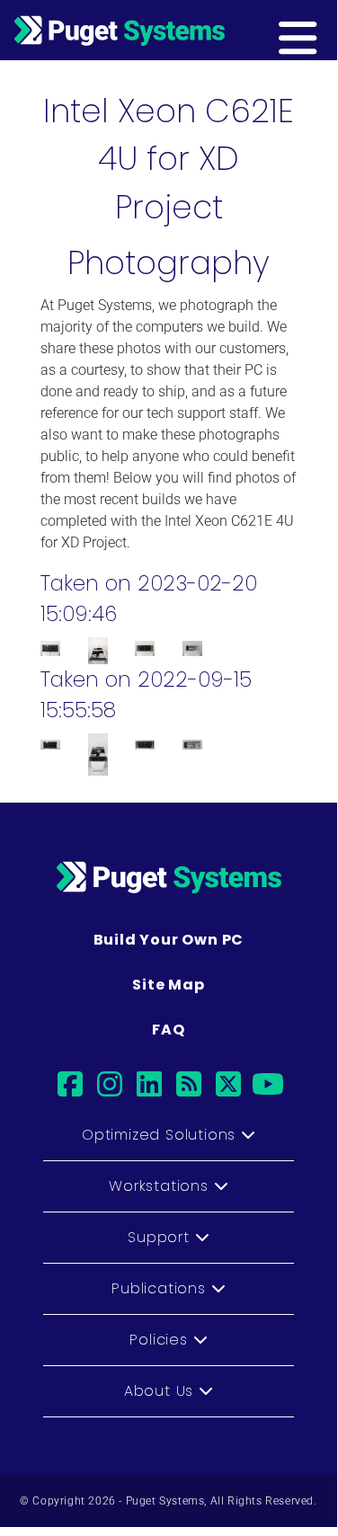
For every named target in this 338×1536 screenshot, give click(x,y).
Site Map (168, 984)
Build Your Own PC (169, 939)
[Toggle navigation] (325, 29)
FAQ (168, 1029)
